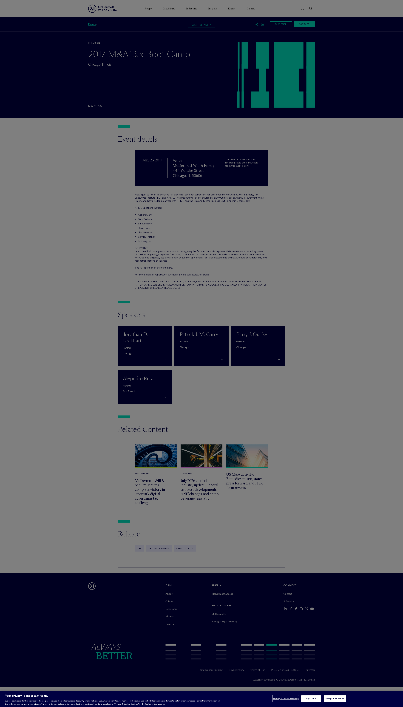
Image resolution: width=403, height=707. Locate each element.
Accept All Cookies (334, 698)
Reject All (311, 698)
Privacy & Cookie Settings (285, 698)
